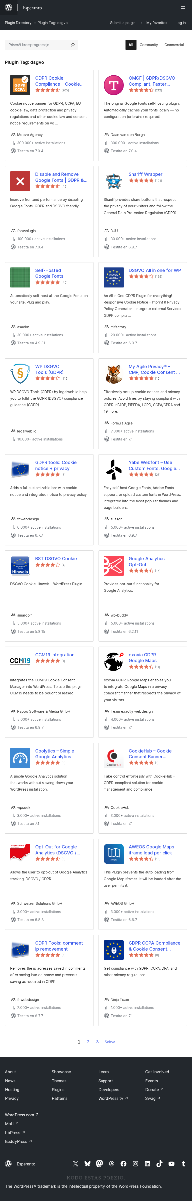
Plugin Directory (18, 23)
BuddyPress (18, 1141)
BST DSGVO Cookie (56, 558)
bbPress (15, 1132)
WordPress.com (22, 1114)
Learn (103, 1071)
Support (105, 1080)
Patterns (60, 1098)
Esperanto (26, 1163)
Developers (108, 1089)
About (10, 1071)
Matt (12, 1123)
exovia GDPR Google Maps (143, 657)
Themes (59, 1080)
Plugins (58, 1089)
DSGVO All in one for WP (155, 270)
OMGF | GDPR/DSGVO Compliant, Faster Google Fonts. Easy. (152, 81)
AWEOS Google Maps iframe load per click (151, 849)
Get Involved (157, 1071)
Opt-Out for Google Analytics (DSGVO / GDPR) (56, 850)
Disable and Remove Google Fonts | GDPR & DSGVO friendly (59, 177)
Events (151, 1080)
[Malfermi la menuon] (184, 7)
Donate (154, 1089)
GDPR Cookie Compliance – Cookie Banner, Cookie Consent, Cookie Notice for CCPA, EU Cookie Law (61, 81)
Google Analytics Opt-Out (147, 561)
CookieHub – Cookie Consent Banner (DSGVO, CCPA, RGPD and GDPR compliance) (153, 754)
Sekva (110, 1042)
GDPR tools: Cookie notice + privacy (56, 465)
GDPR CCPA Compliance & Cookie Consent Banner (154, 946)
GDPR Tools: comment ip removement (59, 945)
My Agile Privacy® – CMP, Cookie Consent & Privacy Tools (154, 369)
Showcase (61, 1071)
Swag (152, 1098)
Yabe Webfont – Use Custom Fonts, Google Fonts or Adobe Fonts (152, 465)
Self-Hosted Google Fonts (49, 273)
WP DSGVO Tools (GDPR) (49, 369)
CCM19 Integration (54, 654)
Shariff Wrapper (145, 174)
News (10, 1080)
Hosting (12, 1089)
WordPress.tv (113, 1098)
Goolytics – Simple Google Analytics (54, 753)
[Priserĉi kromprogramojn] (73, 45)
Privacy (12, 1098)
